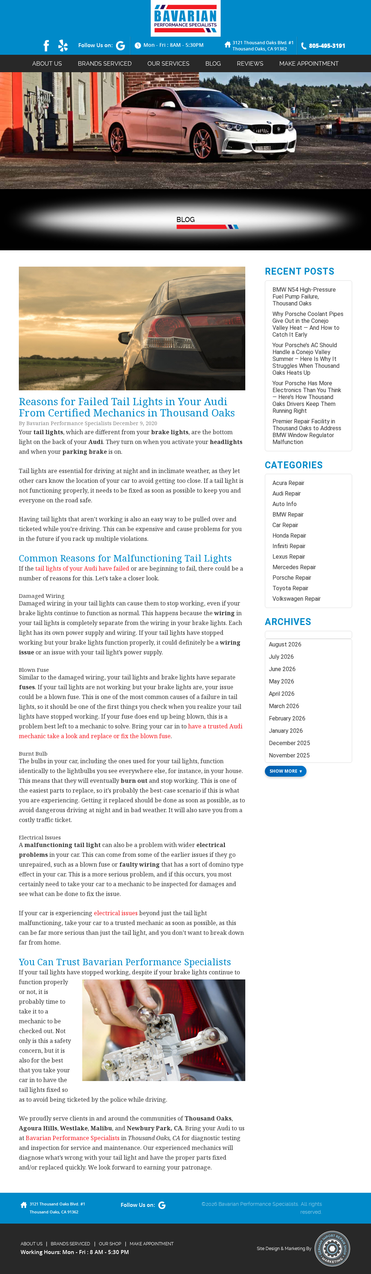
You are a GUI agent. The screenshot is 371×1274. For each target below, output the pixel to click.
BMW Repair (288, 514)
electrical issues (116, 913)
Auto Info (284, 504)
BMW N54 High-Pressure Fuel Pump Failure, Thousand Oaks (304, 296)
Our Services (168, 63)
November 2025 (289, 755)
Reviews (250, 63)
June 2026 (282, 669)
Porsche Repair (291, 577)
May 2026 (281, 681)
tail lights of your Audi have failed (82, 568)
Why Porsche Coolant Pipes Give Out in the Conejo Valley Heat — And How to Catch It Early (307, 324)
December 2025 (289, 743)
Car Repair (285, 525)
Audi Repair (286, 493)
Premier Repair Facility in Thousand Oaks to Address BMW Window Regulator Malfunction (306, 431)
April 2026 (282, 693)
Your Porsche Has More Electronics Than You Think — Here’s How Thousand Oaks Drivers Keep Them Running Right (306, 397)
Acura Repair (288, 483)
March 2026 (284, 706)
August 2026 (285, 644)
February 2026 (287, 718)
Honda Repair (289, 535)
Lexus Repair (288, 556)
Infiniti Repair (288, 546)
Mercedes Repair (294, 567)
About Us (47, 63)
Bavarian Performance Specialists (73, 1138)
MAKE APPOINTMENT (309, 63)
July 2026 (281, 656)
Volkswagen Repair (296, 598)
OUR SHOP (110, 1243)
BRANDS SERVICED (105, 63)
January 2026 (286, 730)
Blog (213, 63)
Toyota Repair (290, 588)
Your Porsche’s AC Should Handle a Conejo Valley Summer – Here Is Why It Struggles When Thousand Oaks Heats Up (305, 359)
